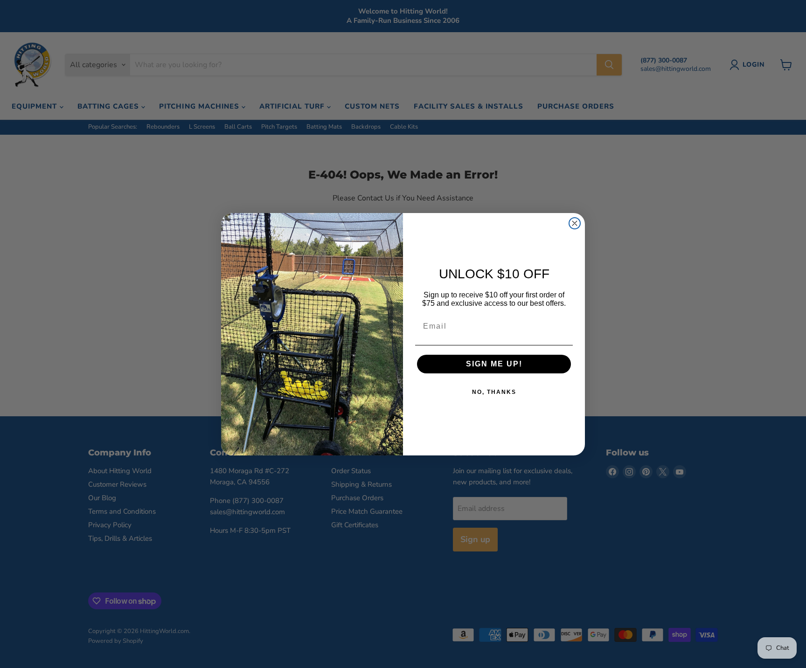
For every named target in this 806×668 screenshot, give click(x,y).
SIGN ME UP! (494, 364)
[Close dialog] (574, 223)
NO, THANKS (494, 392)
